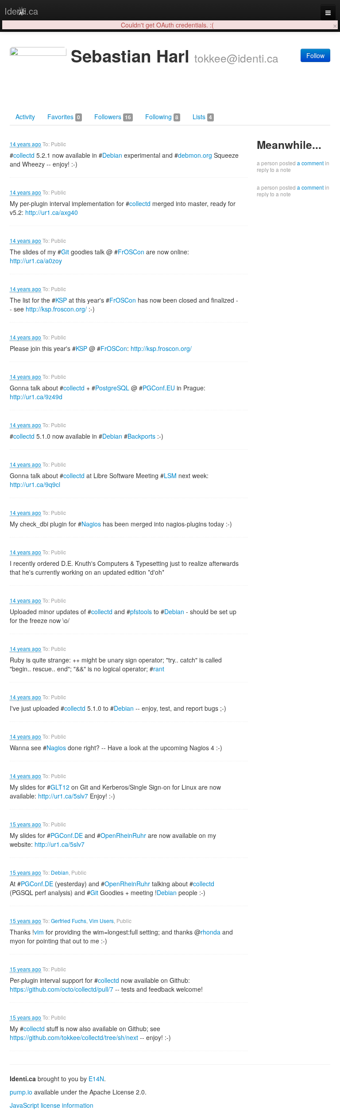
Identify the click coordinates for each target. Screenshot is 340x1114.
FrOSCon (131, 251)
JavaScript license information (51, 1105)
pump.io (21, 1091)
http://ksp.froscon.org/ (56, 308)
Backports (141, 436)
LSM (170, 475)
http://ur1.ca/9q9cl (35, 484)
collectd (24, 155)
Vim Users (101, 920)
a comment (310, 163)
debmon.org (195, 155)
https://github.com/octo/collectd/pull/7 (61, 989)
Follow (315, 55)
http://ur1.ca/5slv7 (63, 795)
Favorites (63, 116)
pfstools (141, 611)
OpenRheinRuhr (123, 835)
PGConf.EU (159, 387)
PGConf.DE (66, 835)
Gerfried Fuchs (68, 920)
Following (161, 116)
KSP (61, 300)
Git (65, 251)
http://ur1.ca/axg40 (51, 212)
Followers (112, 116)
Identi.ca (21, 10)
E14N (96, 1078)
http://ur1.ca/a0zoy (36, 260)
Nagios (91, 523)
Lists (202, 116)
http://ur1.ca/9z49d (36, 396)
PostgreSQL (112, 387)
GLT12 (60, 787)
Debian (112, 155)
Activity (25, 116)
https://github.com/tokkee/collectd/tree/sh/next (74, 1037)
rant (158, 668)
